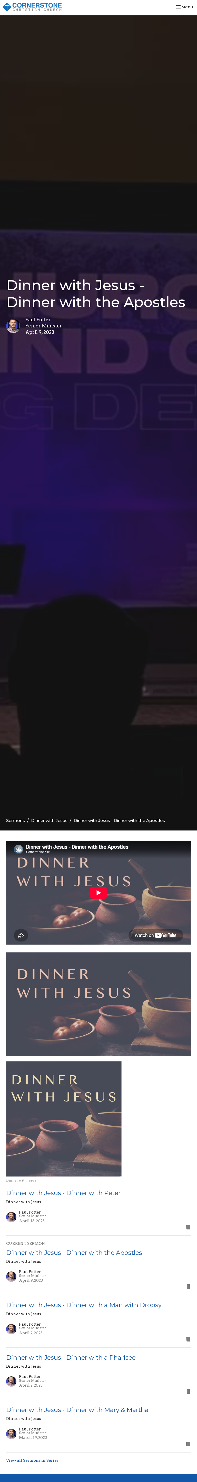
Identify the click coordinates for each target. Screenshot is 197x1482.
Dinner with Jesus (49, 820)
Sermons (15, 820)
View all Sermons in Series (32, 1460)
